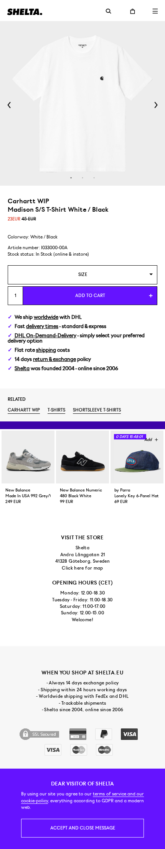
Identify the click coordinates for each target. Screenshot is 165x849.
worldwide (46, 317)
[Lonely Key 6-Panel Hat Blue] (137, 457)
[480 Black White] (82, 457)
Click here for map (82, 568)
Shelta (22, 368)
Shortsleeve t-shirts (97, 410)
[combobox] (82, 274)
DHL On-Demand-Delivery (45, 335)
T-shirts (56, 410)
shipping (46, 350)
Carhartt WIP (24, 410)
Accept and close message (82, 828)
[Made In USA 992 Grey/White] (28, 457)
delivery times (42, 326)
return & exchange (54, 359)
